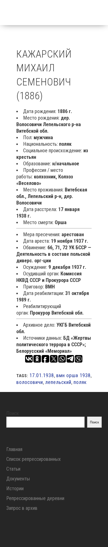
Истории (15, 488)
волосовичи (29, 382)
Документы (18, 478)
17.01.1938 (41, 375)
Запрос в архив (21, 508)
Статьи (13, 469)
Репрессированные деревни (35, 498)
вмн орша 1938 (73, 375)
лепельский (58, 382)
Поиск (12, 413)
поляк (80, 382)
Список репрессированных (33, 459)
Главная (14, 449)
